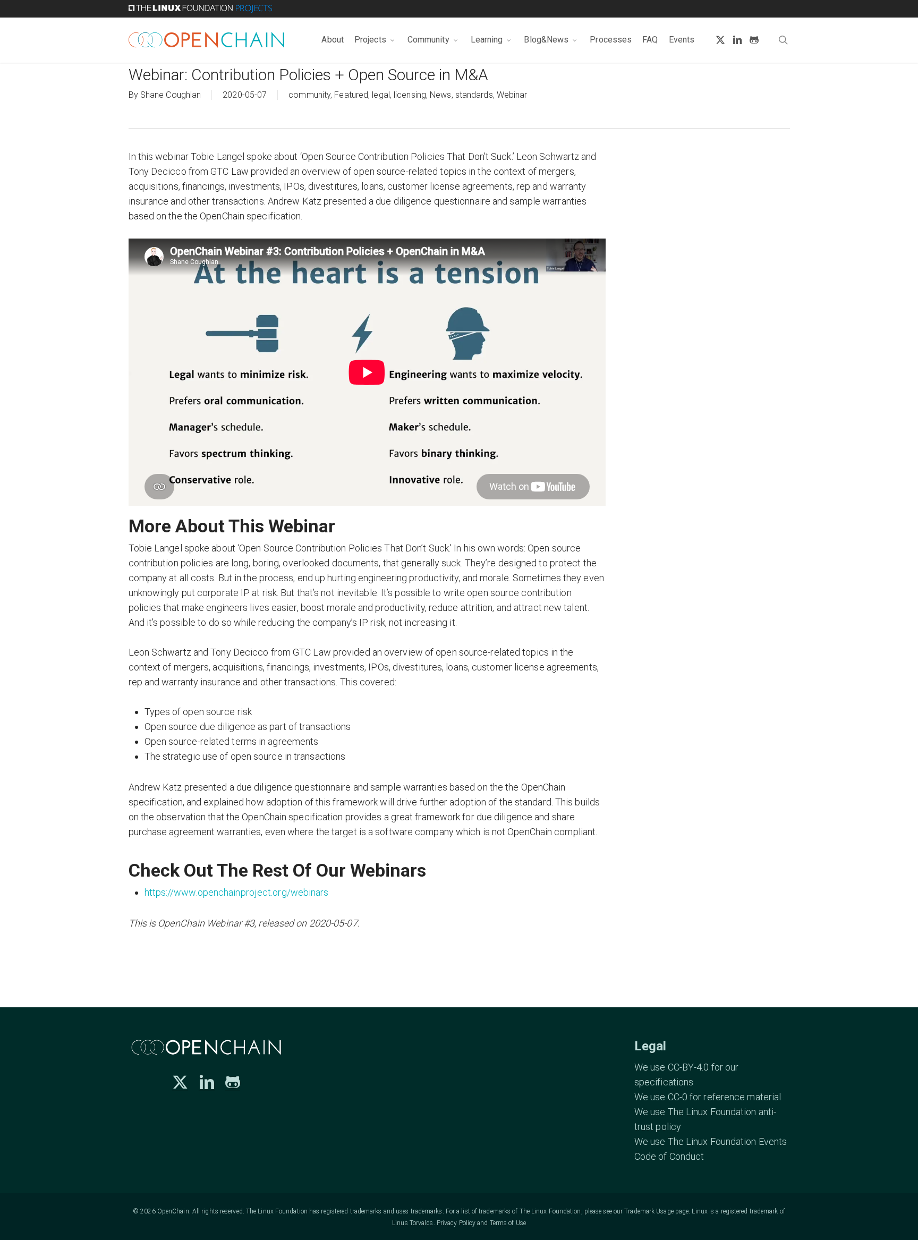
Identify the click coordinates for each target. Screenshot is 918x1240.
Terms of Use (508, 1223)
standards (474, 95)
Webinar (512, 95)
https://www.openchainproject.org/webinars (236, 892)
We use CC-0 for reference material (707, 1096)
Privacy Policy (456, 1223)
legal (381, 95)
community (309, 95)
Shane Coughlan (170, 95)
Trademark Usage (649, 1211)
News (440, 95)
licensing (410, 95)
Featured (351, 95)
